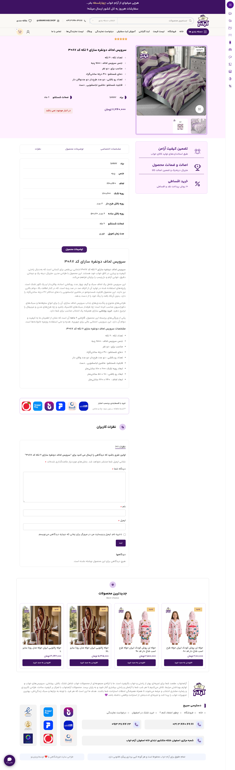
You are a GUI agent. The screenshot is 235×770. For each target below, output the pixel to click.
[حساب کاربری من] (28, 32)
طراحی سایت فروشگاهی (61, 757)
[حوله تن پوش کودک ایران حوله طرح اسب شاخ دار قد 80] (183, 625)
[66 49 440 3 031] (199, 724)
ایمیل (122, 521)
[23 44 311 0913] (136, 724)
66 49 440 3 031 (183, 724)
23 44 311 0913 (121, 724)
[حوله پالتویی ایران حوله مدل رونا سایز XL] (89, 625)
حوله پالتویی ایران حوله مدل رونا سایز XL (89, 649)
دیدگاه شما (119, 469)
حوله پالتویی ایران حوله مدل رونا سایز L (42, 649)
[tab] (120, 446)
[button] (183, 662)
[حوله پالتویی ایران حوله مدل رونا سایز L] (41, 625)
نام (123, 507)
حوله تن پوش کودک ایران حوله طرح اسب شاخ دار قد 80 (184, 649)
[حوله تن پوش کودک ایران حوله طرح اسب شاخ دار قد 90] (136, 625)
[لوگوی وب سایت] (203, 21)
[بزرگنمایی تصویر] (199, 109)
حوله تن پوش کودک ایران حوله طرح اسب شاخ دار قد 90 (137, 649)
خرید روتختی (105, 311)
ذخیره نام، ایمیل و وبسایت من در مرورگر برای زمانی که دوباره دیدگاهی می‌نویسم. (80, 534)
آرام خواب (165, 757)
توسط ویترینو (37, 757)
